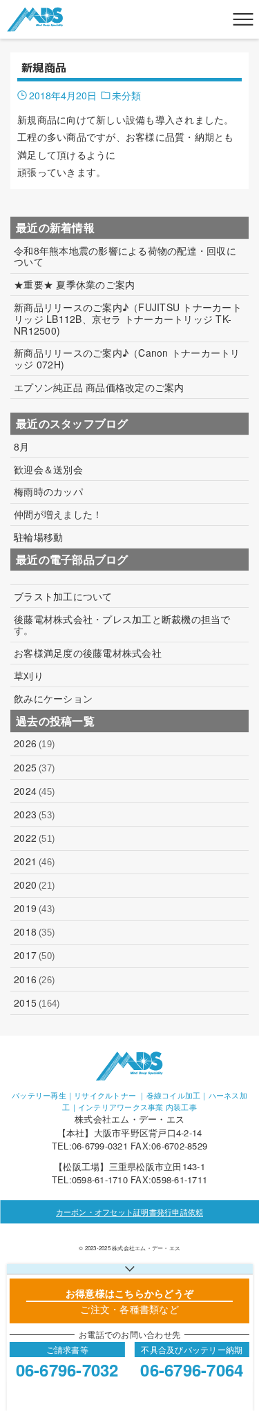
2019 (34, 908)
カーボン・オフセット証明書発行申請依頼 (130, 1211)
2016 (34, 979)
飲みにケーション (53, 698)
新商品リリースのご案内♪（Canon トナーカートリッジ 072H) (127, 359)
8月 (22, 447)
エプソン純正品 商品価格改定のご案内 (99, 387)
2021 (34, 861)
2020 (34, 884)
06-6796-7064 (191, 1369)
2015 (36, 1002)
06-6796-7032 (67, 1369)
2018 (34, 931)
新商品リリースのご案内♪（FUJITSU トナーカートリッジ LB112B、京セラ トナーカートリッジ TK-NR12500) (128, 319)
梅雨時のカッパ (48, 491)
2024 (34, 791)
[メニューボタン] (243, 19)
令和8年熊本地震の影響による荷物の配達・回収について (125, 256)
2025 (34, 767)
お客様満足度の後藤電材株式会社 (88, 653)
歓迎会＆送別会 (48, 469)
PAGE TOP (240, 1356)
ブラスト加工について (63, 596)
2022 (34, 838)
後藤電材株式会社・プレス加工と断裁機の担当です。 (122, 625)
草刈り (29, 676)
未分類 (126, 95)
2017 (34, 955)
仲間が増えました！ (58, 514)
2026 (34, 743)
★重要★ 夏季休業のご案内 (74, 284)
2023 (34, 814)
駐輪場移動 (38, 537)
